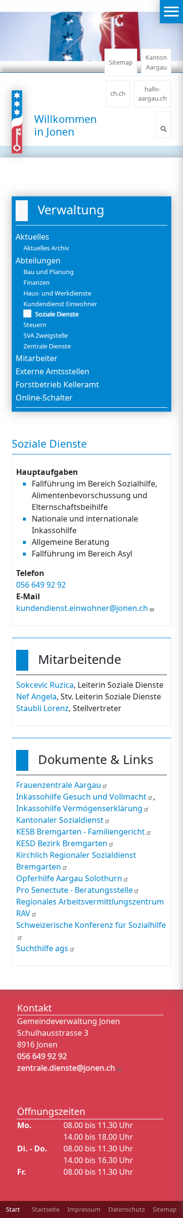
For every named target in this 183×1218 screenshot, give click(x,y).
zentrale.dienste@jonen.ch (66, 1067)
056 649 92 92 (41, 584)
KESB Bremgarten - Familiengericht (80, 831)
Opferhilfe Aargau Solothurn (69, 878)
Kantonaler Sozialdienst (59, 820)
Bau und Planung (48, 271)
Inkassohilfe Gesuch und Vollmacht (81, 796)
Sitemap (121, 62)
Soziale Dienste (57, 314)
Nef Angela (36, 696)
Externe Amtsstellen (52, 371)
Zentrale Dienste (47, 346)
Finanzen (36, 282)
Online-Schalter (44, 397)
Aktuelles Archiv (46, 248)
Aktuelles (32, 236)
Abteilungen (38, 260)
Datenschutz (126, 1209)
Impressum (84, 1209)
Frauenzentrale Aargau (58, 785)
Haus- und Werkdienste (57, 293)
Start (13, 1209)
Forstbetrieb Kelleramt (57, 384)
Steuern (34, 324)
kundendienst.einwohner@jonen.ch (82, 608)
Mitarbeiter (37, 358)
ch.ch (117, 93)
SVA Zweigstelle (45, 335)
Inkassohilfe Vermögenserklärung (79, 808)
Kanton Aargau (156, 62)
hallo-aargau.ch (152, 94)
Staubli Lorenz (42, 708)
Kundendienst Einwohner (60, 303)
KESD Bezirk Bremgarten (61, 843)
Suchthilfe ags (42, 948)
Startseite (46, 1209)
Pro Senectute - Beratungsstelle (74, 890)
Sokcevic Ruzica (45, 684)
